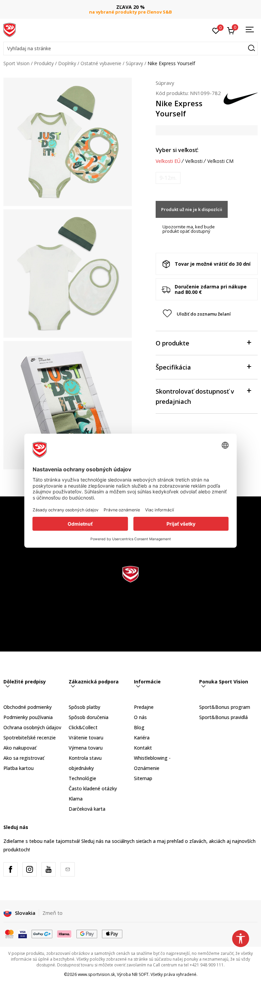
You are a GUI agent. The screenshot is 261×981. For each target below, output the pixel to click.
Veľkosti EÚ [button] (168, 161)
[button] (130, 48)
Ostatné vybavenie (101, 63)
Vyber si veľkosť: (177, 150)
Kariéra (142, 737)
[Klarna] (64, 933)
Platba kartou (18, 768)
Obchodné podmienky (27, 707)
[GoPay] (42, 933)
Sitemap (143, 778)
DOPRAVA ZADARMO (130, 7)
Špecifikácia (173, 367)
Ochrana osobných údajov (32, 727)
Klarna (76, 798)
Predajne (144, 707)
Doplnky (67, 63)
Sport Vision (16, 63)
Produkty (44, 63)
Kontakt (143, 747)
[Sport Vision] (9, 29)
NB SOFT (140, 974)
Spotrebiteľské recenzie (29, 737)
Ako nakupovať (19, 747)
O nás (140, 717)
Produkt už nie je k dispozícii (191, 209)
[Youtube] (48, 869)
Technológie (82, 778)
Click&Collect (83, 727)
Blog (139, 727)
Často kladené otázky (93, 788)
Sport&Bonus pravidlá (223, 717)
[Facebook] (10, 869)
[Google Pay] (86, 933)
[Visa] (22, 933)
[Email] (67, 869)
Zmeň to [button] (52, 912)
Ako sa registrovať (23, 758)
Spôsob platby (84, 707)
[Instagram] (29, 869)
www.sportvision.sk (96, 974)
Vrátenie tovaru (86, 737)
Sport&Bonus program (224, 707)
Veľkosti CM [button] (220, 161)
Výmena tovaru (86, 747)
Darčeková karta (87, 809)
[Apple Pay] (112, 933)
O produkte (172, 343)
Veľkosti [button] (194, 161)
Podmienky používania (28, 717)
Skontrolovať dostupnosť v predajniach (195, 396)
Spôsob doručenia (88, 717)
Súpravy (134, 63)
